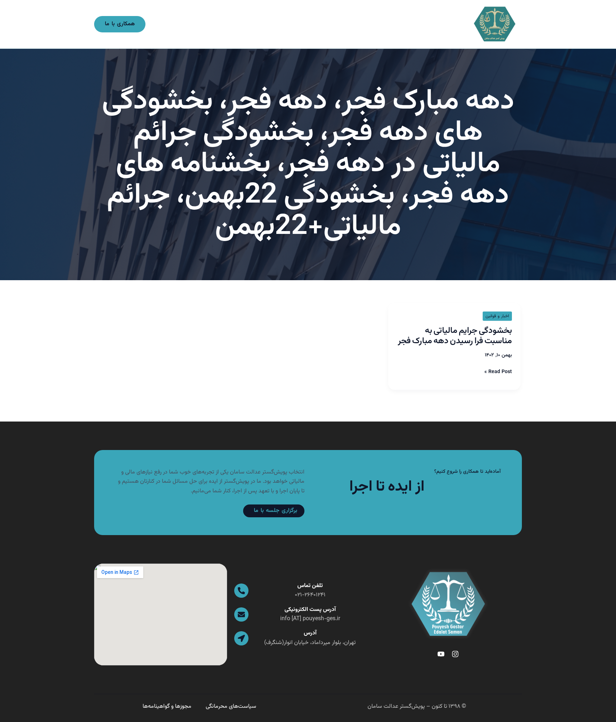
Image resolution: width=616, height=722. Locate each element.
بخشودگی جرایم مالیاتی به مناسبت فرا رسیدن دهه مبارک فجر (455, 336)
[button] (119, 24)
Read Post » (498, 372)
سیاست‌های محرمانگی (231, 706)
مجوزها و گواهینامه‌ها (167, 706)
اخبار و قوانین (497, 316)
